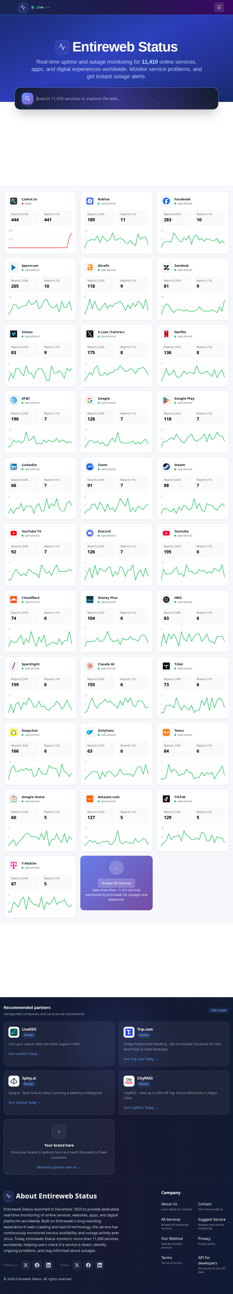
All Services (170, 1219)
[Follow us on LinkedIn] (48, 1265)
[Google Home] (40, 820)
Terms (166, 1257)
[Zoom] (116, 488)
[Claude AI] (116, 688)
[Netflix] (193, 355)
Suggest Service (211, 1219)
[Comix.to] (40, 223)
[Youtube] (193, 555)
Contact (205, 1203)
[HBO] (193, 621)
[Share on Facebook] (88, 1265)
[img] (62, 46)
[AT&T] (40, 422)
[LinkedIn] (40, 488)
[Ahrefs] (116, 289)
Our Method (172, 1238)
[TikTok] (193, 820)
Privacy (204, 1238)
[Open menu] (219, 7)
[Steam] (193, 488)
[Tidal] (193, 688)
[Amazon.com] (116, 820)
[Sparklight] (40, 688)
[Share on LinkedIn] (99, 1265)
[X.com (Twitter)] (116, 355)
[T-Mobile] (40, 887)
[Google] (116, 422)
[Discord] (116, 555)
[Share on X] (77, 1265)
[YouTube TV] (40, 555)
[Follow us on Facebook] (37, 1265)
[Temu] (193, 754)
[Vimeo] (40, 355)
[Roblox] (116, 223)
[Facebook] (193, 223)
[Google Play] (193, 422)
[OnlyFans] (116, 754)
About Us (169, 1203)
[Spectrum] (40, 289)
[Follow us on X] (25, 1265)
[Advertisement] (116, 149)
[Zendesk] (193, 289)
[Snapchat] (40, 754)
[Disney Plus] (116, 621)
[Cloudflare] (40, 621)
